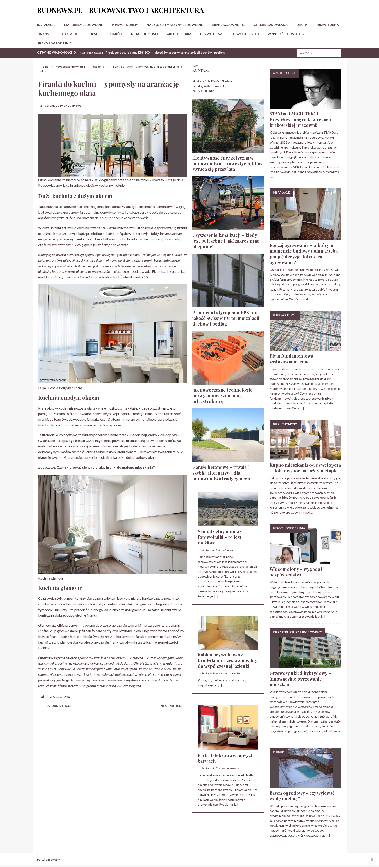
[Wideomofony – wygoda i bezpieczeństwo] (305, 561)
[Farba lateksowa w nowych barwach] (228, 747)
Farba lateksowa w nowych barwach (226, 758)
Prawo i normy (125, 25)
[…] (220, 685)
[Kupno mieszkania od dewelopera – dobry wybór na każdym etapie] (305, 457)
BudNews (74, 105)
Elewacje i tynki (245, 34)
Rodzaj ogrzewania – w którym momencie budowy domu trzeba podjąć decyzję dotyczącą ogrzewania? (304, 253)
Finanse (43, 34)
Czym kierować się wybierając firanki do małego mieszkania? (106, 467)
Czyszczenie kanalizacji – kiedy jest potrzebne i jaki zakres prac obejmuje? (225, 240)
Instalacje (46, 25)
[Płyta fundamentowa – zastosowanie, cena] (305, 348)
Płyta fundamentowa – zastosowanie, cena (293, 358)
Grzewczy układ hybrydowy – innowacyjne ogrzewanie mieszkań (300, 678)
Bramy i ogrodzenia (54, 43)
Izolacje (94, 34)
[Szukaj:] (319, 52)
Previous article (57, 705)
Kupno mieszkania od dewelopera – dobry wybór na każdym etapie (305, 467)
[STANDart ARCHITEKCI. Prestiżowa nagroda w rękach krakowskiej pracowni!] (305, 106)
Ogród (116, 34)
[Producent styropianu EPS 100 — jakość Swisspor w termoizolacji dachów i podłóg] (228, 305)
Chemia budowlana (271, 25)
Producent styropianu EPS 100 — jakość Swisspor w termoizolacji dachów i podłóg (227, 318)
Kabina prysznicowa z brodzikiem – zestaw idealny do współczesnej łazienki (227, 660)
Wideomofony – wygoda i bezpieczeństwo (296, 572)
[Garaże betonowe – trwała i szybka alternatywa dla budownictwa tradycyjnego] (228, 459)
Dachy (302, 25)
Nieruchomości (144, 34)
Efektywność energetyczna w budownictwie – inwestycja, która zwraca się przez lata (227, 163)
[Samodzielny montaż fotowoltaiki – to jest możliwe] (228, 523)
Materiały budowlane (83, 25)
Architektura (179, 34)
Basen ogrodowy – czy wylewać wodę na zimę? (302, 795)
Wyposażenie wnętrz (286, 34)
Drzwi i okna (328, 25)
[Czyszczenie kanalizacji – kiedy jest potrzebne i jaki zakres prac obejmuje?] (228, 227)
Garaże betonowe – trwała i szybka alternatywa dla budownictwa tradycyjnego (221, 472)
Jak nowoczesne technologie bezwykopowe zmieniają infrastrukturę (222, 395)
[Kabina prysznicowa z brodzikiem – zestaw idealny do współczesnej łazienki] (228, 647)
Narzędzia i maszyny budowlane (175, 25)
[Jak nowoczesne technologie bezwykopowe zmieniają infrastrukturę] (228, 382)
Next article (171, 705)
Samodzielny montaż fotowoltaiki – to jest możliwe (219, 537)
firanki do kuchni (86, 239)
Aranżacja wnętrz (228, 25)
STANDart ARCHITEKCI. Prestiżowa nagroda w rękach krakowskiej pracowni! (300, 119)
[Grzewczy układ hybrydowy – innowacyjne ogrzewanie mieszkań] (305, 665)
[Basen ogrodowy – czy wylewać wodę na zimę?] (305, 785)
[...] (216, 596)
